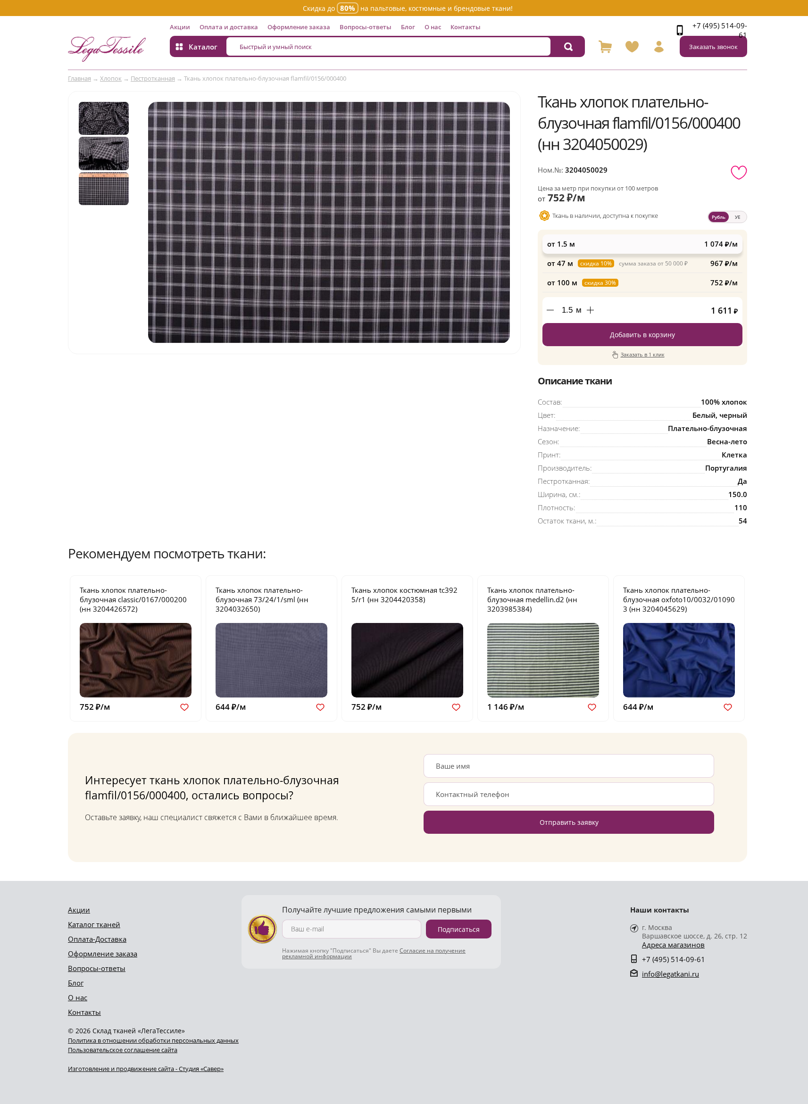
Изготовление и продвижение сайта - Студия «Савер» (146, 1068)
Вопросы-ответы (366, 27)
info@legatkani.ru (670, 974)
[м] (590, 310)
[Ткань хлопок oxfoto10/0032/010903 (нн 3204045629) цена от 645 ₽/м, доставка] (679, 660)
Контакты (465, 27)
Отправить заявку (569, 822)
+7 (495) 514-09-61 (719, 30)
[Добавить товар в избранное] (739, 172)
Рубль (718, 217)
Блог (408, 27)
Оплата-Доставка (97, 939)
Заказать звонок (713, 46)
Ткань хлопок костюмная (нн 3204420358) (404, 594)
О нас (433, 27)
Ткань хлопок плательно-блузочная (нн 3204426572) (133, 599)
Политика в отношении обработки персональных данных (153, 1040)
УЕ (738, 217)
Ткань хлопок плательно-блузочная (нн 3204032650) (262, 599)
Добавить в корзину (642, 334)
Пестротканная (153, 78)
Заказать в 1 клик (643, 354)
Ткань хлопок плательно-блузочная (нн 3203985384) (532, 599)
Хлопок (111, 78)
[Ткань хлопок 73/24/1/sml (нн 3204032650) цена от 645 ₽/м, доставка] (271, 660)
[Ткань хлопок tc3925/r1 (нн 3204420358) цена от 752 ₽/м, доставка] (407, 660)
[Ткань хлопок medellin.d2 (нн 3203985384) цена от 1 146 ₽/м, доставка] (543, 660)
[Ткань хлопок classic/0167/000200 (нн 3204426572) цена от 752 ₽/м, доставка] (136, 660)
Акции (180, 27)
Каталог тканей (94, 924)
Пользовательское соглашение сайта (122, 1050)
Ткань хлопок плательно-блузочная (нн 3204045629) (679, 599)
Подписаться (459, 929)
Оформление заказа (298, 27)
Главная (79, 78)
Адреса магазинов (673, 944)
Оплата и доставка (229, 27)
